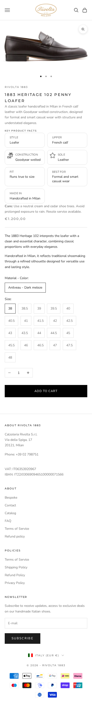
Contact (10, 505)
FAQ (8, 521)
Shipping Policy (16, 567)
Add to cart (46, 391)
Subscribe (22, 638)
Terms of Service (17, 528)
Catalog (10, 513)
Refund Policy (15, 575)
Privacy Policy (15, 583)
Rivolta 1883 (16, 87)
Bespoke (11, 497)
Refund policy (15, 536)
